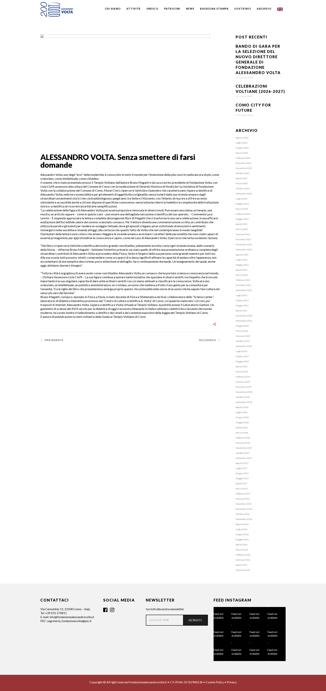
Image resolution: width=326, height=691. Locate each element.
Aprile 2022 (241, 269)
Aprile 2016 (241, 544)
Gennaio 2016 (243, 559)
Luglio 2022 (241, 259)
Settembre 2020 (244, 320)
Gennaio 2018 (243, 442)
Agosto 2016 (242, 524)
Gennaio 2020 (243, 336)
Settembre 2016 (244, 519)
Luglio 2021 (241, 295)
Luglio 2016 (241, 529)
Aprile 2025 (241, 178)
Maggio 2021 (242, 305)
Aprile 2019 (241, 366)
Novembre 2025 (244, 168)
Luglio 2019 (241, 351)
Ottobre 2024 (242, 188)
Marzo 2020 (242, 330)
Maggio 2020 (242, 325)
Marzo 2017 (242, 488)
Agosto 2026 (242, 137)
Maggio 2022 (242, 264)
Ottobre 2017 (242, 453)
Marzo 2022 (242, 275)
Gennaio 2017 (243, 498)
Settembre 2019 (244, 346)
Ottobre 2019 (242, 341)
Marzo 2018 (242, 432)
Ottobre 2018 (242, 397)
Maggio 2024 (242, 203)
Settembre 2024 (244, 193)
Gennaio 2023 (243, 234)
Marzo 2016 (242, 549)
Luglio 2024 (241, 198)
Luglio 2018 (241, 412)
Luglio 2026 (241, 142)
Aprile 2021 (241, 310)
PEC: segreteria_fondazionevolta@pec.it (65, 621)
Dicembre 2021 (243, 285)
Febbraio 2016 (243, 554)
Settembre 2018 (244, 402)
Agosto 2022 (242, 254)
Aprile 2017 (241, 483)
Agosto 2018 (242, 407)
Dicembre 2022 (243, 239)
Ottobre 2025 (242, 173)
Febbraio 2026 (243, 158)
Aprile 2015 (241, 564)
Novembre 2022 (244, 244)
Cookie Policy (215, 682)
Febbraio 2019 (243, 376)
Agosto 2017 (242, 463)
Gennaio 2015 (243, 570)
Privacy (232, 682)
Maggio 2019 (242, 361)
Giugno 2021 (242, 300)
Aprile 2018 (241, 427)
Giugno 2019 (242, 356)
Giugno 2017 (242, 473)
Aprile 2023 (241, 224)
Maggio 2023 (242, 219)
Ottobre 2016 (242, 514)
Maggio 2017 (242, 478)
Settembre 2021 (244, 290)
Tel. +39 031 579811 (53, 613)
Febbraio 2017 (243, 493)
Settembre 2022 (244, 249)
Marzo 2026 (242, 152)
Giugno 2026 (242, 147)
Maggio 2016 (242, 539)
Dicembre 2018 (243, 386)
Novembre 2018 (244, 392)
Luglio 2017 (241, 468)
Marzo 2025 (242, 183)
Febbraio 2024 (243, 213)
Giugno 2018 (242, 417)
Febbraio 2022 (243, 280)
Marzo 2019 (242, 371)
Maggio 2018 (242, 422)
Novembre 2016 (244, 509)
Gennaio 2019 (243, 381)
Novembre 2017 (244, 447)
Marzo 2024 (242, 208)
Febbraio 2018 (243, 437)
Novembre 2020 (244, 315)
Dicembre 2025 (243, 163)
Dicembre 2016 (243, 503)
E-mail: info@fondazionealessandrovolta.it (67, 617)
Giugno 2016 (242, 534)
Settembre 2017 (244, 458)
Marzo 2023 (242, 229)
